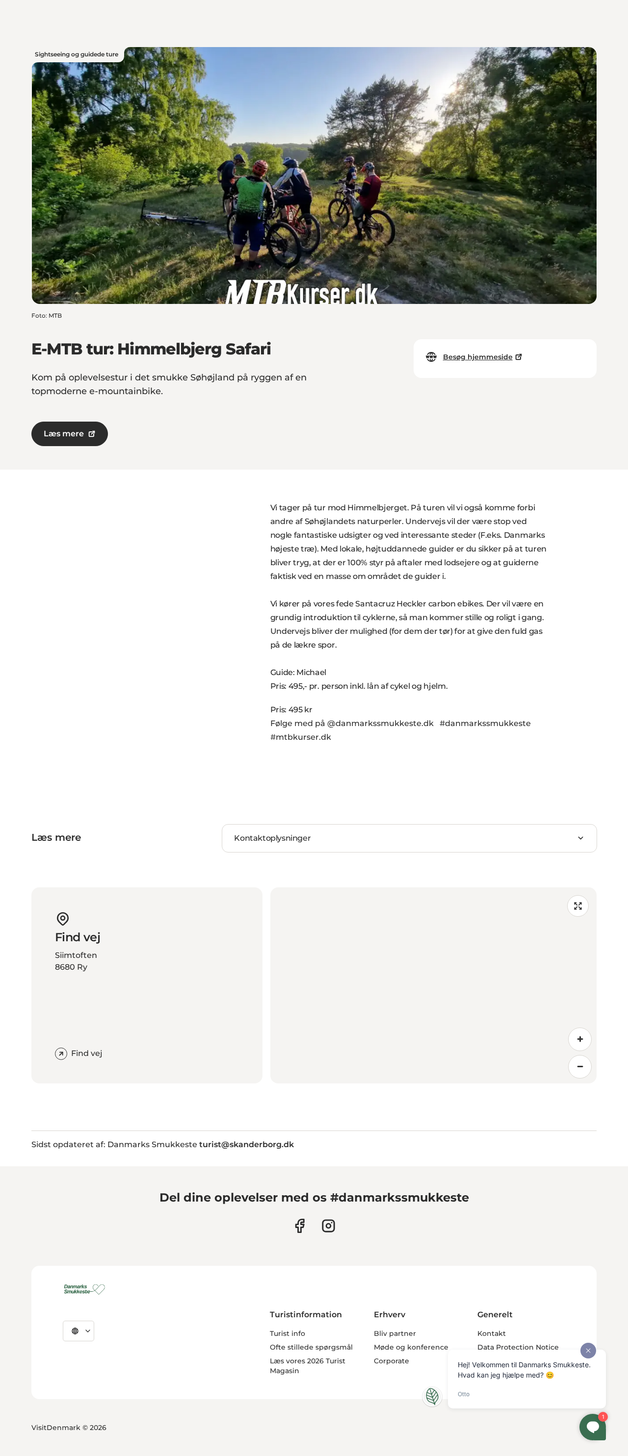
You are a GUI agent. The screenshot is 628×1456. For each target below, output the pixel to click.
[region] (433, 985)
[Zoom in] (580, 1039)
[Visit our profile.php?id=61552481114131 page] (299, 1225)
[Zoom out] (580, 1067)
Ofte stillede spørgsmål (311, 1347)
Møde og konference (411, 1347)
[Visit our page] (328, 1225)
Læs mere (64, 433)
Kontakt (491, 1333)
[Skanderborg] (86, 1289)
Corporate (391, 1360)
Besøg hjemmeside (478, 356)
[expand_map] (578, 906)
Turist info (287, 1333)
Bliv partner (395, 1333)
